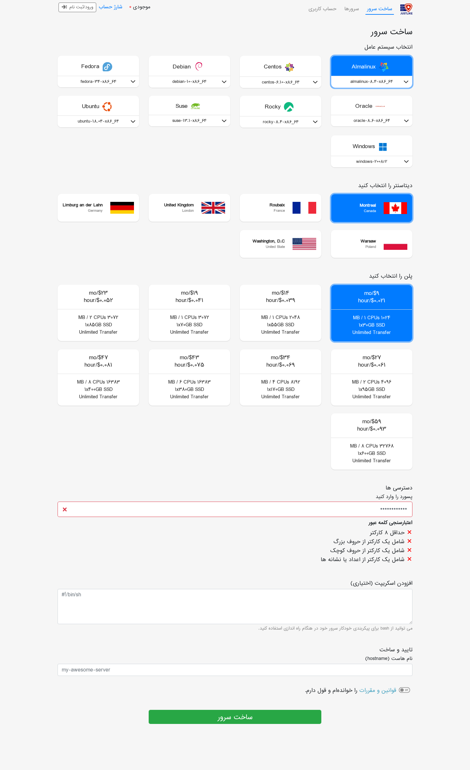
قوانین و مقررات (377, 690)
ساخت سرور (235, 717)
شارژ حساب (110, 7)
